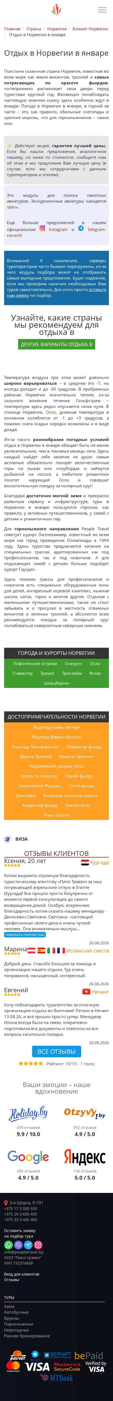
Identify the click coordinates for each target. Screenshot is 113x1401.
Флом (95, 673)
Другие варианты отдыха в (56, 344)
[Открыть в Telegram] (28, 1245)
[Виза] (7, 839)
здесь (12, 206)
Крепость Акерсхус (39, 776)
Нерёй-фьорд (79, 776)
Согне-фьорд (81, 785)
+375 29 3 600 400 (20, 1214)
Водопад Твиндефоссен (35, 746)
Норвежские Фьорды (40, 785)
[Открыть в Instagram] (38, 1245)
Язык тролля (56, 815)
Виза (21, 839)
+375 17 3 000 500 (20, 1208)
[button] (102, 10)
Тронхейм (72, 673)
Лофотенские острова (35, 663)
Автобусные (16, 1312)
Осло (51, 412)
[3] (30, 1063)
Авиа (9, 1306)
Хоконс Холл (78, 805)
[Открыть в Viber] (18, 1245)
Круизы (11, 1318)
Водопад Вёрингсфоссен (56, 737)
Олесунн (73, 663)
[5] (40, 1063)
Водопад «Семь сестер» (56, 727)
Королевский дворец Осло (56, 766)
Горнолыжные (18, 1324)
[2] (25, 1063)
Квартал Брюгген (76, 756)
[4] (35, 1063)
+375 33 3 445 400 (20, 1219)
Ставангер (22, 673)
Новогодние (16, 1330)
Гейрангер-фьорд (84, 746)
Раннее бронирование (27, 1335)
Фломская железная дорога (70, 795)
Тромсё (47, 673)
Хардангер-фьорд (40, 805)
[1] (20, 1063)
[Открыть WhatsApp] (8, 1245)
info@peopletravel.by (23, 1252)
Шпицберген (56, 683)
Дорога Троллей (36, 756)
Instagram (58, 229)
